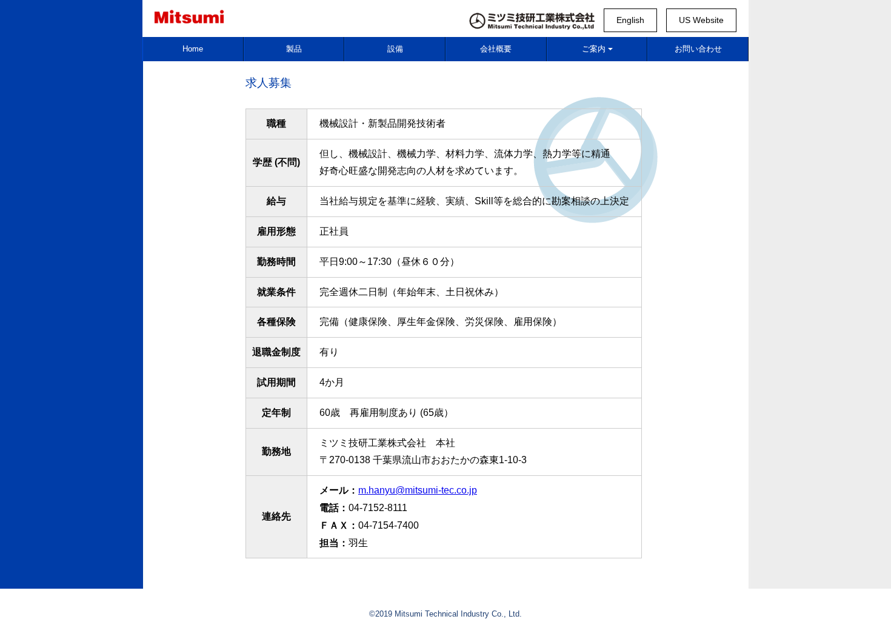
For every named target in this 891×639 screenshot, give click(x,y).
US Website (701, 20)
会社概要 (496, 48)
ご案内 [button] (594, 48)
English (630, 20)
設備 (395, 48)
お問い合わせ (698, 48)
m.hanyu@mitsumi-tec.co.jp (417, 490)
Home (192, 48)
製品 (294, 48)
